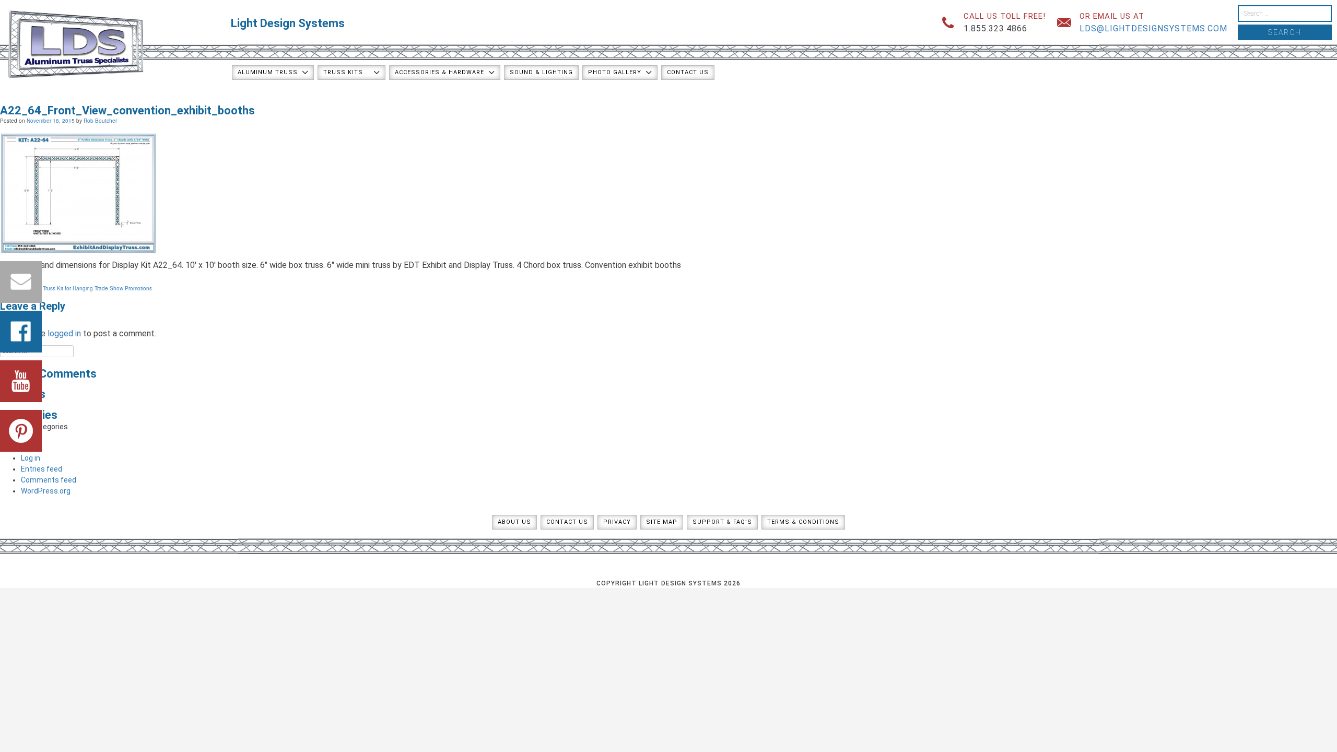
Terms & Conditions (803, 522)
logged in (64, 333)
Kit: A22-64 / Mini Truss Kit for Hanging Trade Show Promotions (76, 288)
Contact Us (688, 72)
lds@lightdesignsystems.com (1153, 28)
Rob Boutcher (100, 120)
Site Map (661, 522)
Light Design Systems (288, 23)
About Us (514, 522)
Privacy (617, 522)
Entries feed (41, 469)
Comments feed (48, 480)
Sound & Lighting (541, 72)
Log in (30, 458)
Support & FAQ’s (722, 522)
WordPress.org (46, 491)
